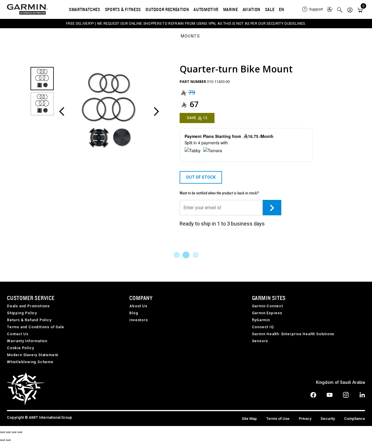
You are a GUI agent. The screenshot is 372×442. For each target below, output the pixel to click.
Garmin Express (267, 313)
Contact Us (17, 334)
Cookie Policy (20, 348)
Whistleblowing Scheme (30, 362)
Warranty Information (27, 341)
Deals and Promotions (28, 306)
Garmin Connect (267, 306)
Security (328, 418)
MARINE (230, 9)
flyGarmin (261, 320)
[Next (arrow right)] (8, 440)
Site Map (249, 418)
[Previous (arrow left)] (2, 440)
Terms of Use (277, 418)
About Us (138, 306)
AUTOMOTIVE (206, 9)
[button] (350, 9)
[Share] (8, 432)
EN (281, 9)
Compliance (354, 418)
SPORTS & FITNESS (123, 9)
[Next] (156, 112)
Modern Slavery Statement (32, 355)
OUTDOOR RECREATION (167, 9)
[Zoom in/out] (19, 432)
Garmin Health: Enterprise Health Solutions (293, 334)
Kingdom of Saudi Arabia (340, 382)
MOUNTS (190, 36)
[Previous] (62, 112)
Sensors (260, 341)
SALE (270, 9)
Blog (133, 313)
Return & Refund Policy (29, 320)
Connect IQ (263, 327)
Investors (138, 320)
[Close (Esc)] (2, 432)
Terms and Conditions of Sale (35, 327)
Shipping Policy (22, 313)
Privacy (305, 418)
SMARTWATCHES (84, 9)
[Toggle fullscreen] (14, 432)
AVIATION (251, 9)
